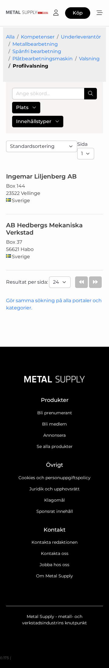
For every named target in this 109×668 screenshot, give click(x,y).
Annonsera (54, 435)
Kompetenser (37, 37)
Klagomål (54, 500)
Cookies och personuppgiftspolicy (54, 477)
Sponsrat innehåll (54, 511)
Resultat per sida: (27, 282)
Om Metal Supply (54, 576)
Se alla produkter (55, 446)
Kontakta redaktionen (54, 542)
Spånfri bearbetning (36, 51)
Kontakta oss (54, 553)
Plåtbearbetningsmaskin (42, 59)
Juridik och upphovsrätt (54, 489)
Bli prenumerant (54, 413)
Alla (10, 37)
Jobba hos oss (54, 564)
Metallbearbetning (35, 44)
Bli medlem (54, 424)
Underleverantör (81, 37)
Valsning (89, 59)
